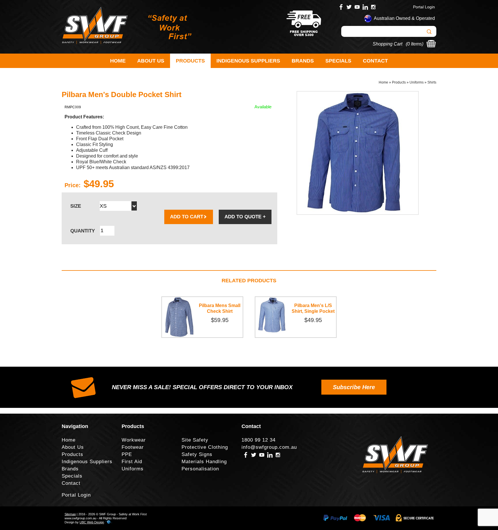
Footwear (133, 447)
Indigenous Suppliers (248, 61)
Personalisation (200, 469)
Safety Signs (197, 454)
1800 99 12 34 (259, 440)
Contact (375, 61)
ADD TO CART (186, 216)
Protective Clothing (205, 447)
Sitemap (70, 514)
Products (190, 61)
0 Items (414, 43)
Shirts (431, 82)
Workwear (134, 440)
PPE (127, 454)
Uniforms (417, 82)
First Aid (132, 461)
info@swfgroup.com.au (269, 447)
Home (118, 61)
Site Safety (195, 440)
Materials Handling (204, 461)
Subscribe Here (354, 387)
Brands (303, 61)
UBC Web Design (92, 522)
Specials (338, 61)
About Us (150, 61)
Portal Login (424, 7)
